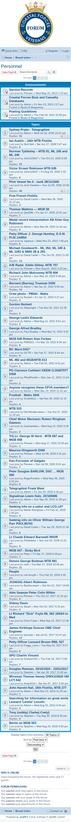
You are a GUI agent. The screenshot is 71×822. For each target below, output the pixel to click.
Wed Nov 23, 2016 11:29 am (50, 691)
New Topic (8, 72)
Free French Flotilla (23, 196)
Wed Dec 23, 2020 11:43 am (50, 390)
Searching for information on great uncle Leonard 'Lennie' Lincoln (38, 700)
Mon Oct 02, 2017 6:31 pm (49, 606)
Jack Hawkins (32, 185)
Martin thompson (33, 509)
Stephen (28, 672)
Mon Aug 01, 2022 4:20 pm (51, 268)
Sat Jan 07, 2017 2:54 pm (53, 683)
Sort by (27, 739)
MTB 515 (15, 408)
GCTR (27, 352)
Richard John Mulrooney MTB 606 (33, 272)
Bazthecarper (31, 585)
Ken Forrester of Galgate (27, 461)
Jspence (28, 240)
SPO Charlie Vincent (24, 655)
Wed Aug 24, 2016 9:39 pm (52, 726)
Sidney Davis (18, 603)
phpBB (23, 817)
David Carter (31, 199)
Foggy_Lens (31, 645)
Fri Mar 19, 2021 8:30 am (51, 342)
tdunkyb (28, 634)
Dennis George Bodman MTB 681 (33, 561)
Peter (27, 553)
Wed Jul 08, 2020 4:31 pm (51, 453)
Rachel (28, 297)
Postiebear (30, 540)
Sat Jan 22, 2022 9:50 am (49, 286)
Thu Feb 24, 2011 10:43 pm (50, 114)
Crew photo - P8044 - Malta (28, 294)
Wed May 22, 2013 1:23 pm (52, 93)
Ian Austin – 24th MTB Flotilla (30, 141)
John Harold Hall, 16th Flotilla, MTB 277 (37, 687)
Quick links (11, 50)
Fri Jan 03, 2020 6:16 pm (48, 491)
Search (49, 72)
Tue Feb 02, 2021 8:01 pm (49, 363)
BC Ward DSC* (19, 349)
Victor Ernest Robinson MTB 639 (32, 168)
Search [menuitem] (67, 57)
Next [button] (46, 78)
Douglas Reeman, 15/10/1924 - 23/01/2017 (38, 669)
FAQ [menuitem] (24, 50)
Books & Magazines (32, 107)
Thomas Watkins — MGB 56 (29, 209)
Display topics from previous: (28, 734)
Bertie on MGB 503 (22, 723)
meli (26, 564)
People (14, 571)
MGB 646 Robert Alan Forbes (30, 339)
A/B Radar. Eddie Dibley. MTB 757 (33, 265)
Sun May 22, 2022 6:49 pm (49, 276)
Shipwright (30, 307)
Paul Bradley (31, 331)
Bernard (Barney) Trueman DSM (32, 283)
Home (8, 57)
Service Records (21, 89)
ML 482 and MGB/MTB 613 (28, 360)
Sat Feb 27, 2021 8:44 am (49, 352)
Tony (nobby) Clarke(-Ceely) (29, 712)
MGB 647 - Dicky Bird (24, 550)
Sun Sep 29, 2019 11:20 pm (50, 499)
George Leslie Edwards (26, 318)
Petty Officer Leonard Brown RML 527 (36, 642)
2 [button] (38, 78)
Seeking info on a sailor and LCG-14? (36, 506)
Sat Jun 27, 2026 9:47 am (51, 144)
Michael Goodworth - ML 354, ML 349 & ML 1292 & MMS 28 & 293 (37, 249)
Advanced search (54, 72)
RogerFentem (32, 478)
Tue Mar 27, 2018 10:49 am (47, 564)
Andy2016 (30, 683)
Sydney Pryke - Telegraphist (29, 129)
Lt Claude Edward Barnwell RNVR (33, 537)
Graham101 (31, 658)
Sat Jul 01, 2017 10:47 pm (51, 634)
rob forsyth (30, 574)
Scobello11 (30, 398)
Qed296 (28, 212)
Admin (27, 104)
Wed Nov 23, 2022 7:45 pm (52, 240)
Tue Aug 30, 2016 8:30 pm (51, 715)
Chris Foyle (30, 620)
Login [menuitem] (66, 50)
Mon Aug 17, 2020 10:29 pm (52, 443)
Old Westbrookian (34, 411)
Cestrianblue (31, 426)
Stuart (27, 606)
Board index (23, 57)
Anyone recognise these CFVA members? (39, 387)
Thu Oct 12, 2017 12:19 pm (52, 596)
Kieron (27, 390)
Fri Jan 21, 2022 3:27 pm (49, 297)
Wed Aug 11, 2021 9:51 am (49, 321)
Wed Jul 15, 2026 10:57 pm (50, 133)
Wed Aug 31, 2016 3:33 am (50, 705)
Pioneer (28, 93)
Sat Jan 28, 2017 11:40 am (52, 672)
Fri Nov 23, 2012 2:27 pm (49, 104)
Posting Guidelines (23, 111)
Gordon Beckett (20, 304)
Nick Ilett (29, 144)
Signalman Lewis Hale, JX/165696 (33, 496)
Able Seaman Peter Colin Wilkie (32, 592)
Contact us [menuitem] (56, 810)
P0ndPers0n (31, 377)
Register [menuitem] (53, 50)
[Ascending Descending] (35, 745)
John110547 (31, 158)
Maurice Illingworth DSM (27, 450)
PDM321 (29, 342)
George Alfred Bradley (25, 328)
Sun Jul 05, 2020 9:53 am (50, 464)
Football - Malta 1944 (24, 395)
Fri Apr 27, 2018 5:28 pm (47, 553)
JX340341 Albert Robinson (28, 582)
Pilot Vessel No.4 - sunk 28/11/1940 (34, 182)
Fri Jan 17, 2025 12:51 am (51, 212)
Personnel (11, 66)
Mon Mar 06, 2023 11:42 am (50, 226)
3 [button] (42, 78)
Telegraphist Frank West (26, 488)
